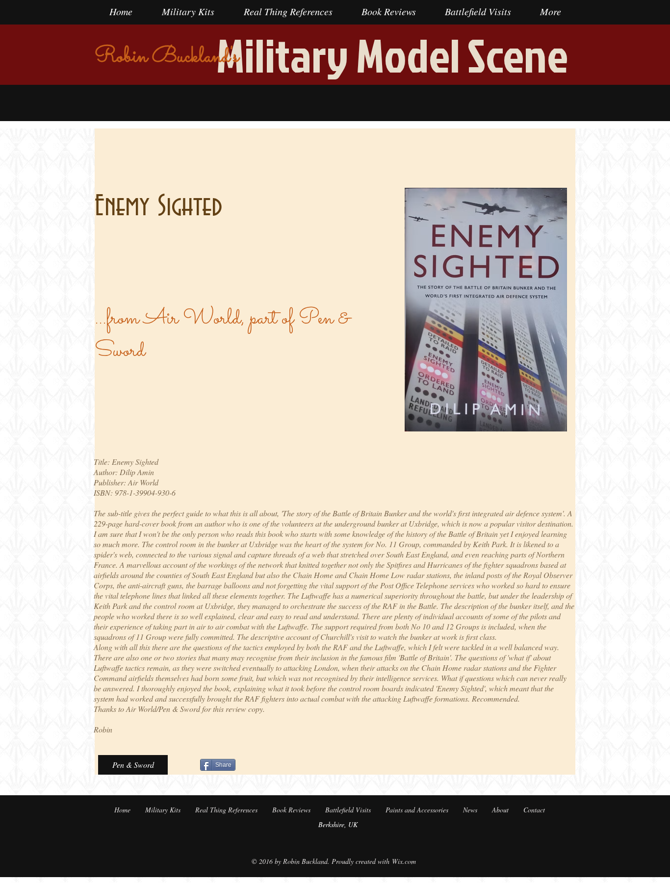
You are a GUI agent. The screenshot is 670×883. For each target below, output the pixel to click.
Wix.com (404, 861)
